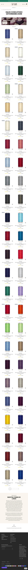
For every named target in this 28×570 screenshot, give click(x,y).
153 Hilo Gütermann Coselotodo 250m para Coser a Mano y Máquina (7, 336)
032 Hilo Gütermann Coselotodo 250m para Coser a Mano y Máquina (7, 226)
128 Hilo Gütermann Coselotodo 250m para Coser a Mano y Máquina (20, 373)
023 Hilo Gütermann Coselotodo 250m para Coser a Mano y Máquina (7, 263)
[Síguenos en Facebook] (20, 559)
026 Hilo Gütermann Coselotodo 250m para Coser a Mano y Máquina (7, 244)
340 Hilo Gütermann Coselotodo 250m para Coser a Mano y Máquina (20, 79)
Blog (10, 542)
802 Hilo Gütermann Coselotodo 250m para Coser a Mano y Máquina (20, 97)
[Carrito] (26, 4)
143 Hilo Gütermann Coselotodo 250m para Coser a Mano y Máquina (7, 354)
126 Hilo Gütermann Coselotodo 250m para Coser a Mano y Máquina (7, 391)
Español (8, 561)
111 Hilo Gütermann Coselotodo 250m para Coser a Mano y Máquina (20, 60)
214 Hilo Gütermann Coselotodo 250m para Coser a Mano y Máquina (20, 483)
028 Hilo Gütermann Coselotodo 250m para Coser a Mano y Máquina (20, 226)
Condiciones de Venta (13, 538)
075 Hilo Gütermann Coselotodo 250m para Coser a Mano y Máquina (7, 171)
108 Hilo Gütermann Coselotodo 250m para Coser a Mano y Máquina (20, 410)
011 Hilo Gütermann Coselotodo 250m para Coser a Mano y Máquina (7, 281)
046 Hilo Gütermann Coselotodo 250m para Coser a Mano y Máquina (20, 171)
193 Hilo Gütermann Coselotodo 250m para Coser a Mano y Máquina (7, 79)
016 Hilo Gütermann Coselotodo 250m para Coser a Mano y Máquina (20, 263)
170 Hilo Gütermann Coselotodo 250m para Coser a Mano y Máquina (20, 42)
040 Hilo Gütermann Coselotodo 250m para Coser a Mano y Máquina (7, 189)
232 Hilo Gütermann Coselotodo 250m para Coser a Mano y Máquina (20, 428)
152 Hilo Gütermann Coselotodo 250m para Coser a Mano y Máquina (20, 336)
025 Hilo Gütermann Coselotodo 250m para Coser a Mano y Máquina (20, 244)
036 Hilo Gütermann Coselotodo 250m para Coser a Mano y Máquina (7, 207)
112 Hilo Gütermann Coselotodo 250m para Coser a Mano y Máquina (7, 410)
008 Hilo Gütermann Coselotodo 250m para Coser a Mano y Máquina (20, 281)
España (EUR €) (3, 561)
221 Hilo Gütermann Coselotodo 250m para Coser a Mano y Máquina (7, 465)
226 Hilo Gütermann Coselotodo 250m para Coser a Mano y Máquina (20, 446)
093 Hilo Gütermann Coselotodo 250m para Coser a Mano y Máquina (20, 134)
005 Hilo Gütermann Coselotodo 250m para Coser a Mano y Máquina (20, 116)
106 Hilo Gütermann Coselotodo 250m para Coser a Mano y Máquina (7, 428)
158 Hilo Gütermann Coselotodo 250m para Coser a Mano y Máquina (20, 299)
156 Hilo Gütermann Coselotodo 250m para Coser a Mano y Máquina (7, 318)
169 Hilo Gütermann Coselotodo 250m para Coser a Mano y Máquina (7, 60)
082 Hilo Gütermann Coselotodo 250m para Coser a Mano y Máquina (7, 152)
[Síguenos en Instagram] (22, 559)
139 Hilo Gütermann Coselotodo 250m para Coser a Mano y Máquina (20, 354)
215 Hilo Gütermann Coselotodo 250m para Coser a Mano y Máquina (7, 483)
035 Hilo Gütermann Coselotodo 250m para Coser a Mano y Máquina (20, 207)
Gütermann (7, 59)
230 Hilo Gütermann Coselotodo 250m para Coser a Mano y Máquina (7, 446)
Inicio (2, 9)
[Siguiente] (18, 489)
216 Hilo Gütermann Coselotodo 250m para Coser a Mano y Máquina (20, 465)
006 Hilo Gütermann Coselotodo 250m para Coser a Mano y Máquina (7, 116)
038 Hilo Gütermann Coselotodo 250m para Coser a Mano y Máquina (20, 189)
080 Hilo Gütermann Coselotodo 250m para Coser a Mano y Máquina (20, 152)
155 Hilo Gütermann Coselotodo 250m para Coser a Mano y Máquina (20, 318)
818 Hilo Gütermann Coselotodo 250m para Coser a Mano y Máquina (7, 97)
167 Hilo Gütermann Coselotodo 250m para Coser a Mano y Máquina (7, 299)
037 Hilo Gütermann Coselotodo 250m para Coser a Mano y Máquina (7, 42)
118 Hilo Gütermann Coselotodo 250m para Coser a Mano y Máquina (20, 391)
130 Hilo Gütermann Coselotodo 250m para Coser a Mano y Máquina (7, 373)
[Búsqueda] (3, 4)
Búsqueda (11, 535)
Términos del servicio (13, 539)
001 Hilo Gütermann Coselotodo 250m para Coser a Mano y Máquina (7, 134)
